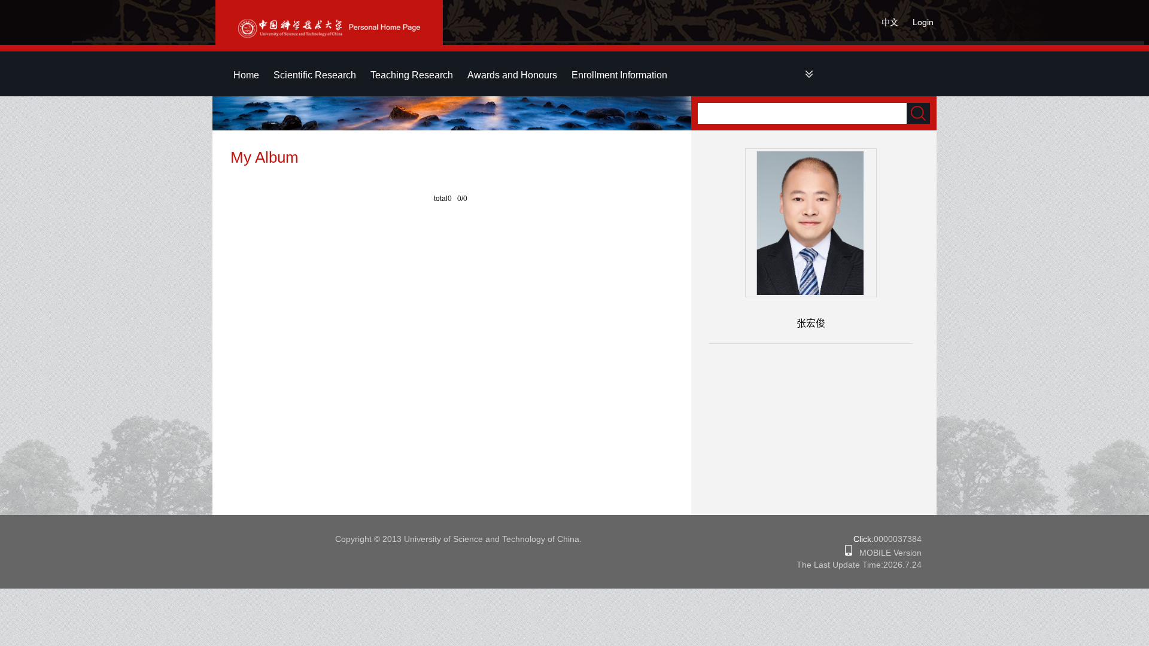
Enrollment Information (619, 75)
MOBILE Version (887, 552)
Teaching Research (411, 75)
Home (246, 75)
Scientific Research (314, 75)
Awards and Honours (512, 75)
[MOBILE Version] (848, 552)
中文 (889, 22)
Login (923, 22)
